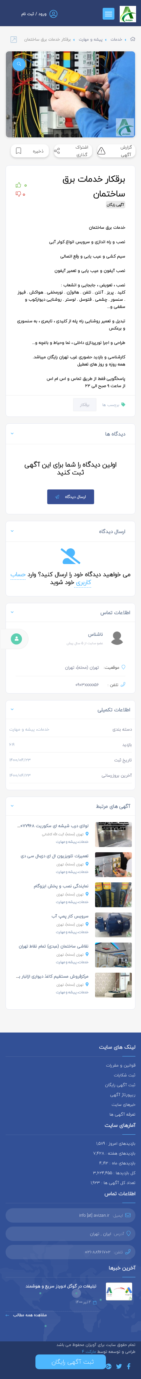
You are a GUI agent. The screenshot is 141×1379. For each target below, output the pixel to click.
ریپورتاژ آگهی (122, 1094)
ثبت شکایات (124, 1075)
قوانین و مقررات (120, 1065)
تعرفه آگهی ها (122, 1114)
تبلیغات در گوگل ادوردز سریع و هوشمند (61, 1286)
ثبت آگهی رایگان (120, 1084)
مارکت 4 (89, 1351)
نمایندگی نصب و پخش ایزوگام (61, 886)
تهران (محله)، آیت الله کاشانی (63, 834)
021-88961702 (98, 1252)
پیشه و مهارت (91, 39)
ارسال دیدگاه (75, 496)
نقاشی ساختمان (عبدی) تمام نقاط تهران (54, 946)
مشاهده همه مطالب (29, 1315)
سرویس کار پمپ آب (70, 916)
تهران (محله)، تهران (70, 864)
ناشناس (95, 634)
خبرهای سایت (123, 1104)
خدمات (116, 39)
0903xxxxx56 (87, 684)
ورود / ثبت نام (34, 13)
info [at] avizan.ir (94, 1215)
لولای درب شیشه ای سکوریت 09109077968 (50, 825)
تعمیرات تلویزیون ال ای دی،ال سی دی (55, 855)
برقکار (85, 404)
